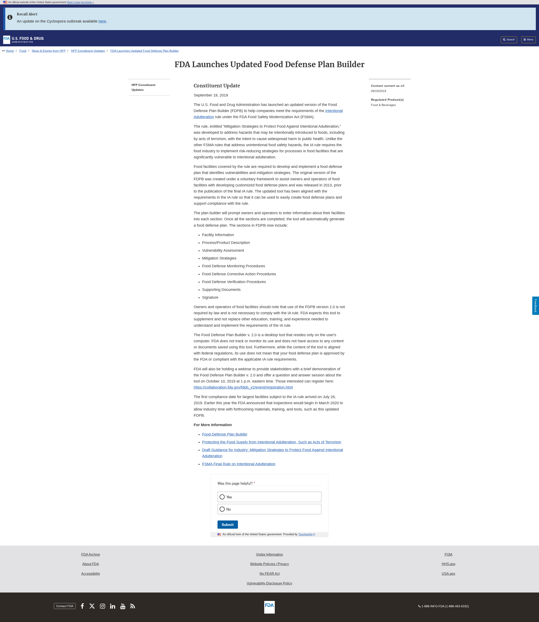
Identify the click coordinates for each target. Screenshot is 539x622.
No (228, 509)
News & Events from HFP (48, 50)
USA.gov (448, 573)
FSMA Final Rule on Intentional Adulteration (238, 464)
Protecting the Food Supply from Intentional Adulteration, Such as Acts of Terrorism (271, 442)
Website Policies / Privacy (269, 564)
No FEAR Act (270, 573)
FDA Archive (90, 554)
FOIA (448, 554)
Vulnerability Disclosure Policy (269, 583)
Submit (228, 524)
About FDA (90, 564)
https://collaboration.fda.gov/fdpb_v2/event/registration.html (243, 387)
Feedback (535, 305)
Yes (229, 496)
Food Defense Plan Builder (224, 434)
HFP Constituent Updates (88, 50)
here (102, 21)
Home (10, 50)
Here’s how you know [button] (79, 2)
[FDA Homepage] (23, 39)
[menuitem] (390, 90)
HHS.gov (448, 564)
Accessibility (90, 573)
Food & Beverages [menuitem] (383, 105)
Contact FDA (64, 606)
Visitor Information (269, 554)
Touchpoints (305, 534)
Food (22, 50)
